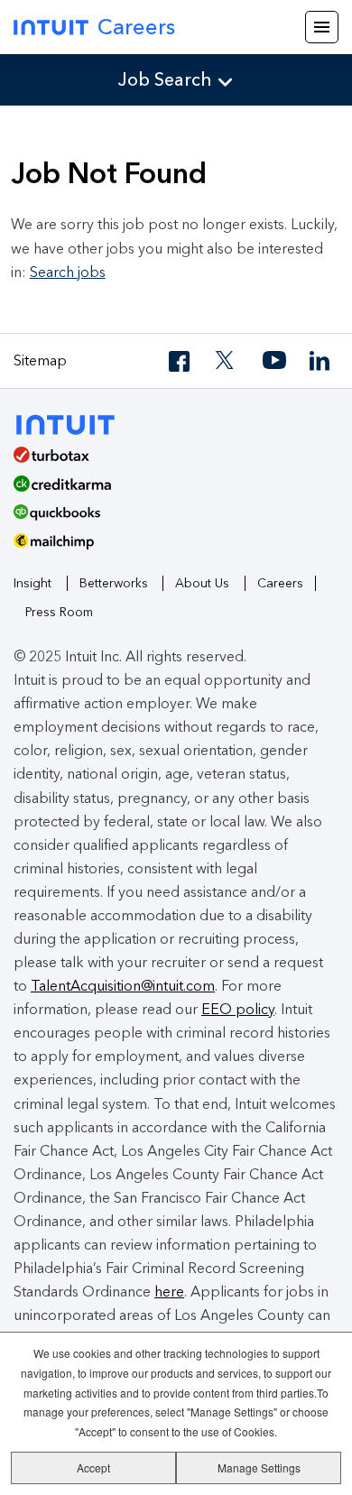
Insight (32, 583)
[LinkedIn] (321, 361)
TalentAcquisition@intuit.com (123, 985)
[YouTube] (274, 361)
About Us (202, 583)
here (169, 1291)
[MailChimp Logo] (176, 547)
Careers (136, 27)
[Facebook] (180, 361)
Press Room (59, 612)
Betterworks (113, 583)
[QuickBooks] (169, 518)
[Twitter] (227, 361)
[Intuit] (74, 422)
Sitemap (40, 360)
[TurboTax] (169, 461)
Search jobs (68, 272)
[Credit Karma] (169, 489)
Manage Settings (259, 1467)
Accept (93, 1467)
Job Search (165, 79)
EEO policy (237, 1009)
